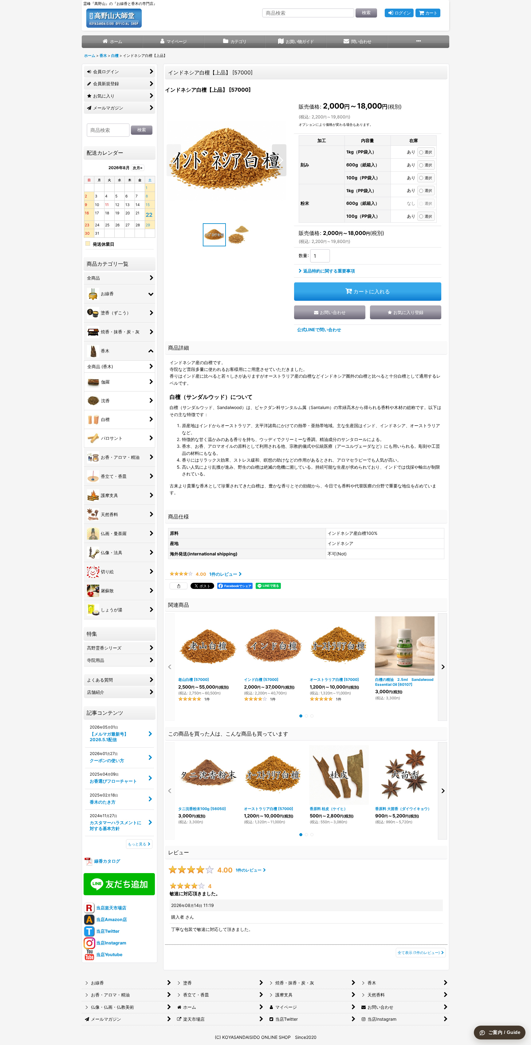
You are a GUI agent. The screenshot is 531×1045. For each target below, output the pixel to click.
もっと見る (137, 844)
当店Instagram (110, 942)
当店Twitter (107, 931)
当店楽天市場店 (110, 907)
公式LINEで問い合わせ (319, 329)
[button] (418, 41)
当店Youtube (108, 954)
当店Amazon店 (111, 919)
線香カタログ (106, 861)
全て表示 (419, 952)
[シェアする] (178, 585)
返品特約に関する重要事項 (329, 270)
